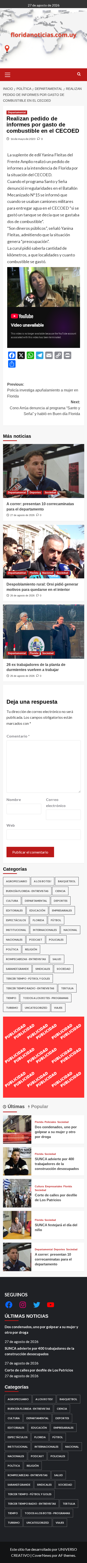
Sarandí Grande (17, 968)
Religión (31, 949)
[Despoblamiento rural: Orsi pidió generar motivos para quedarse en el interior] (43, 551)
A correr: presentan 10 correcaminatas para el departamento (53, 1259)
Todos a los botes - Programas (45, 997)
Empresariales (62, 910)
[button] (7, 74)
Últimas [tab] (15, 1106)
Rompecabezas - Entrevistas (26, 959)
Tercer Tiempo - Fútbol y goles (28, 978)
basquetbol (67, 881)
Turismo (12, 1007)
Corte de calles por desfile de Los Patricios (39, 1370)
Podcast (35, 939)
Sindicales (42, 968)
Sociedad (50, 492)
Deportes (35, 492)
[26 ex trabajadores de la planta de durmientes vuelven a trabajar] (43, 632)
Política (12, 949)
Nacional (47, 572)
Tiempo (11, 997)
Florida (34, 572)
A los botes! (42, 881)
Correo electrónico (56, 802)
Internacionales (45, 929)
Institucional (16, 929)
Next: (45, 408)
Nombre (13, 799)
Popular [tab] (39, 1106)
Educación (37, 910)
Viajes (58, 1007)
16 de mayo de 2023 (22, 139)
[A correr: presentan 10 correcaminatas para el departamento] (43, 471)
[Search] (79, 74)
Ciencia (60, 890)
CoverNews (41, 1555)
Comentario (18, 736)
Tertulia (67, 988)
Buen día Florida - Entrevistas (27, 890)
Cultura (12, 900)
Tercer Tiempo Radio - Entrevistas (30, 988)
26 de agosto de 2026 (22, 595)
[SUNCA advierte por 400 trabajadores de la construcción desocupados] (17, 1161)
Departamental (17, 112)
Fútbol (56, 920)
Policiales (56, 939)
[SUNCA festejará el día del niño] (17, 1224)
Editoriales (14, 910)
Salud (57, 959)
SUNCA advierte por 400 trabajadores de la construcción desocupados (57, 1164)
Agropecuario (16, 881)
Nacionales (14, 939)
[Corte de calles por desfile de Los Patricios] (17, 1192)
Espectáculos (16, 920)
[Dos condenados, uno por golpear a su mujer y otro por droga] (17, 1129)
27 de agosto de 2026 (22, 515)
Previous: (42, 390)
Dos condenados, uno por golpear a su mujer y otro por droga (56, 1132)
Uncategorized (36, 1007)
